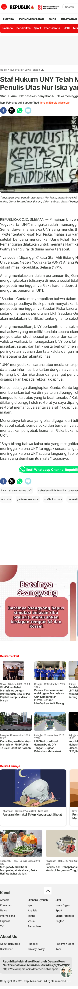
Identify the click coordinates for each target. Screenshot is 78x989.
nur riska (6, 499)
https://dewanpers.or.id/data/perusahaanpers (30, 969)
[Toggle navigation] (4, 7)
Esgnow (5, 921)
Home (3, 69)
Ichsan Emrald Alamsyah (55, 102)
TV (2, 926)
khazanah (69, 19)
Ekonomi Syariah (31, 19)
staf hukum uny (53, 499)
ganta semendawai (27, 499)
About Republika (10, 943)
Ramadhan (34, 926)
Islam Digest (62, 905)
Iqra (30, 905)
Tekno (31, 915)
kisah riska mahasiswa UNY (16, 490)
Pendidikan (23, 28)
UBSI (67, 28)
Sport (37, 28)
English (59, 921)
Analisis (32, 910)
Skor (58, 899)
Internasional (52, 28)
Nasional (7, 28)
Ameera (4, 899)
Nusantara (16, 69)
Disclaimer (6, 949)
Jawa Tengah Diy (34, 69)
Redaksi (33, 943)
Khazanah (6, 905)
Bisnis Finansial (64, 915)
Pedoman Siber (64, 943)
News (3, 910)
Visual (31, 921)
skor (52, 19)
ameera (8, 19)
